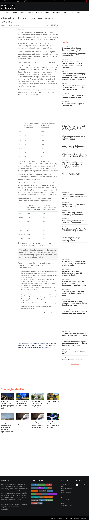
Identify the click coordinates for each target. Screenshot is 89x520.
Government (41, 485)
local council (34, 491)
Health (66, 12)
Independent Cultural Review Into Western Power (73, 206)
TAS (47, 345)
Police (40, 488)
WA (40, 347)
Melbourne (21, 345)
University (21, 347)
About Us (52, 518)
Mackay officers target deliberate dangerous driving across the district (73, 273)
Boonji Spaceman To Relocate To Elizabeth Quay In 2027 (74, 230)
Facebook (82, 485)
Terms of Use (67, 518)
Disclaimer (83, 518)
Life (72, 12)
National (15, 12)
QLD (41, 345)
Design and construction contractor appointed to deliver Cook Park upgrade (74, 303)
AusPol (38, 494)
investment (34, 503)
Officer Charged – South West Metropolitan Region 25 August (74, 155)
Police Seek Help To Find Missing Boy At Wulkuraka (72, 214)
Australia (29, 343)
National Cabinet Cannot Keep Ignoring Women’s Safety (74, 96)
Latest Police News (66, 500)
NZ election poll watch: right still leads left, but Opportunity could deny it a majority (74, 87)
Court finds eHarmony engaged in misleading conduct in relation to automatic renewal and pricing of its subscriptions (75, 76)
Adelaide (24, 343)
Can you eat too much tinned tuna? (73, 353)
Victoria (50, 488)
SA (44, 345)
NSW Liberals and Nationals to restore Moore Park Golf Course (74, 335)
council (33, 494)
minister (44, 494)
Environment (34, 497)
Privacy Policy (76, 518)
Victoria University (32, 347)
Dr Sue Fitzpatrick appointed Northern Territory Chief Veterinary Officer (73, 128)
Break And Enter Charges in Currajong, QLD (73, 105)
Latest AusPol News (66, 505)
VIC (26, 347)
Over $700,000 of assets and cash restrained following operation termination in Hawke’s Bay (73, 165)
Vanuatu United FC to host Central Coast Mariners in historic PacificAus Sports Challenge (52, 1)
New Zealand (34, 500)
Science (47, 12)
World (79, 12)
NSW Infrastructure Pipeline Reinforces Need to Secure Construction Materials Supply (74, 283)
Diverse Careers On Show (72, 360)
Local (22, 12)
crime (40, 503)
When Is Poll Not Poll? (71, 174)
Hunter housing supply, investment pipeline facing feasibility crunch (72, 239)
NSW (38, 345)
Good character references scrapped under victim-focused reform (74, 196)
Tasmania (52, 345)
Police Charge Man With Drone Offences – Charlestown (74, 222)
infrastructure (48, 497)
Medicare (53, 343)
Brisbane (42, 343)
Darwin (48, 343)
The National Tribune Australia (14, 518)
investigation (49, 500)
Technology (56, 12)
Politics (30, 12)
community (34, 488)
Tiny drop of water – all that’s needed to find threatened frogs (73, 293)
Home (7, 12)
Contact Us (59, 518)
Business (39, 12)
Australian (36, 343)
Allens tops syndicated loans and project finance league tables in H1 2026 (73, 138)
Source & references (50, 313)
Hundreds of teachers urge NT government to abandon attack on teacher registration (74, 344)
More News (75, 364)
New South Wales (52, 494)
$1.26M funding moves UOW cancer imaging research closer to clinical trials (74, 263)
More (14, 501)
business (42, 500)
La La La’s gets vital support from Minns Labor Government (74, 147)
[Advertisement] (56, 6)
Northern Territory (30, 345)
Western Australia (46, 347)
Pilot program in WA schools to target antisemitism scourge (74, 312)
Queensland (42, 491)
